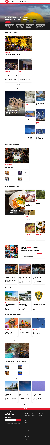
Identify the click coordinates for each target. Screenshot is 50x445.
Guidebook (40, 415)
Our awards (26, 417)
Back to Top (25, 408)
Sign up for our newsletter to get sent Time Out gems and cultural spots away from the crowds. (31, 251)
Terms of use (27, 430)
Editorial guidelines (27, 420)
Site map (26, 439)
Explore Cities (21, 1)
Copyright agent (27, 432)
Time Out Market (34, 415)
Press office (26, 413)
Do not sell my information (27, 424)
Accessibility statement (28, 428)
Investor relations (27, 415)
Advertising (33, 413)
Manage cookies (27, 436)
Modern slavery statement (27, 434)
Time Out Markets (26, 1)
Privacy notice (27, 422)
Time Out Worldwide (41, 413)
